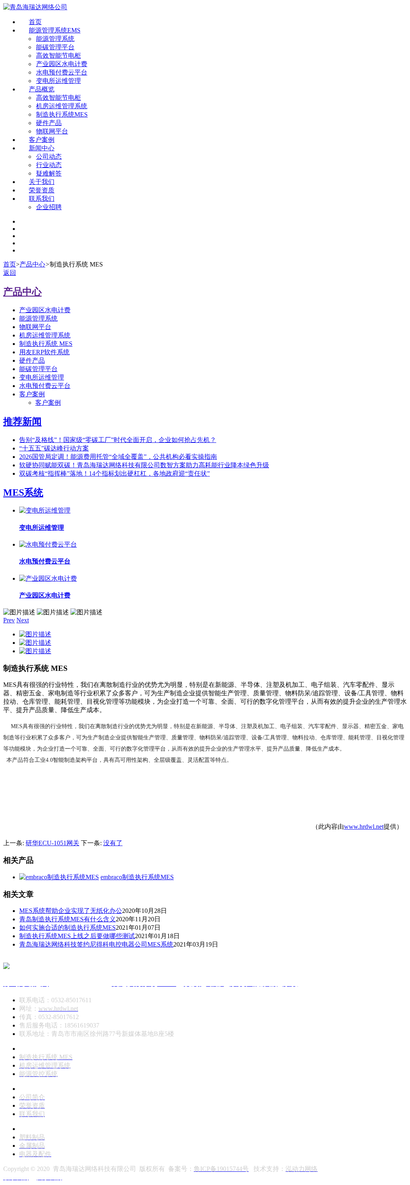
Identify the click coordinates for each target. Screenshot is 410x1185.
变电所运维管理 (58, 80)
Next (22, 620)
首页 (35, 21)
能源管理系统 (55, 38)
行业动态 (49, 164)
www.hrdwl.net (364, 826)
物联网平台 (52, 131)
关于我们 (41, 181)
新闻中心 (41, 148)
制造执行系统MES (62, 114)
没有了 (113, 843)
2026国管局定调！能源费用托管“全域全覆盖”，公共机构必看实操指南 (118, 456)
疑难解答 (49, 173)
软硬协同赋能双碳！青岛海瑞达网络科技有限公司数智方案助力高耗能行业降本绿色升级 (144, 465)
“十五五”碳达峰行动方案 (54, 448)
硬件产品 (49, 122)
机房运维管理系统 (61, 106)
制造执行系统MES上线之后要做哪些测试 (77, 936)
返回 (9, 272)
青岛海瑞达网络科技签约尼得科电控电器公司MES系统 (96, 944)
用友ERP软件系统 (44, 352)
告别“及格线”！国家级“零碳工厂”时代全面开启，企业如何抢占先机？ (117, 439)
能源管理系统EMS (54, 30)
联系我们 (41, 198)
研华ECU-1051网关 (52, 843)
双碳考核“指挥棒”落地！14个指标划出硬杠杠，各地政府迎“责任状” (114, 473)
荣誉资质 (41, 190)
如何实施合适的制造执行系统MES (67, 927)
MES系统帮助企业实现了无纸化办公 (70, 910)
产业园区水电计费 (61, 64)
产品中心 (32, 264)
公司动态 (49, 156)
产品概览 (41, 89)
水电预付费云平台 (61, 72)
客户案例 (41, 139)
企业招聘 (49, 207)
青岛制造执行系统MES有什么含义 (67, 919)
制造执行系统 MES (45, 343)
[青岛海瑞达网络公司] (35, 7)
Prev (9, 620)
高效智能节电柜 (58, 55)
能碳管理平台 (55, 47)
